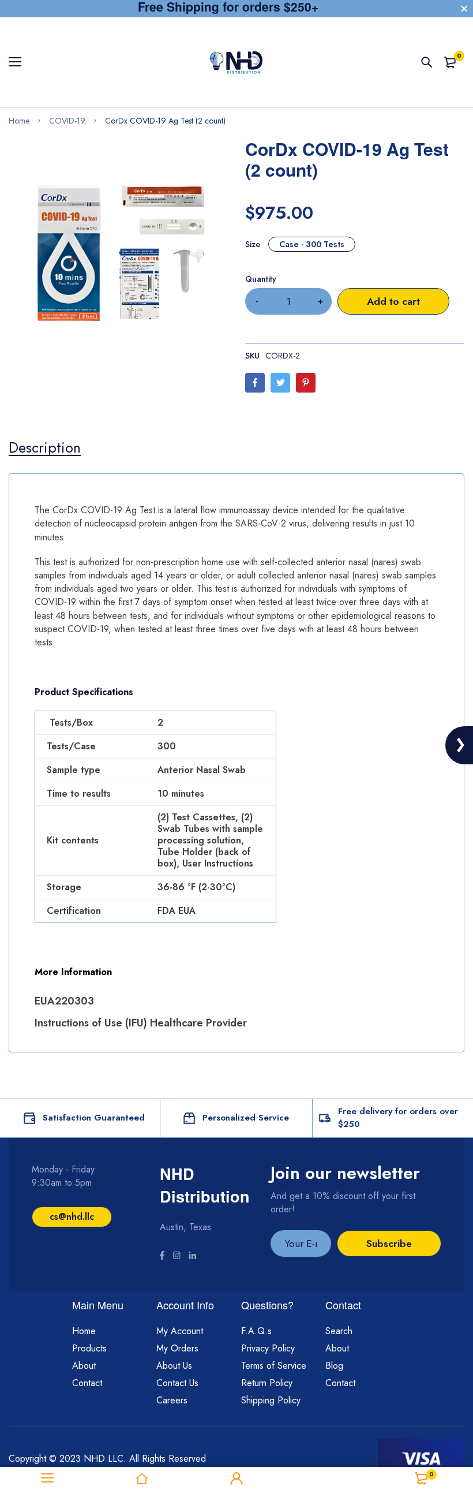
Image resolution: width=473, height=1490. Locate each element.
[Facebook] (255, 383)
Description (45, 447)
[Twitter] (280, 383)
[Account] (236, 1478)
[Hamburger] (19, 62)
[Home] (142, 1478)
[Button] (427, 62)
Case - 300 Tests (311, 244)
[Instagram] (176, 1256)
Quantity (260, 279)
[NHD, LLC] (236, 62)
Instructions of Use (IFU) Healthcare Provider (141, 1022)
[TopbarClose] (464, 8)
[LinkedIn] (192, 1256)
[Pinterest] (306, 383)
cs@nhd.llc (72, 1216)
